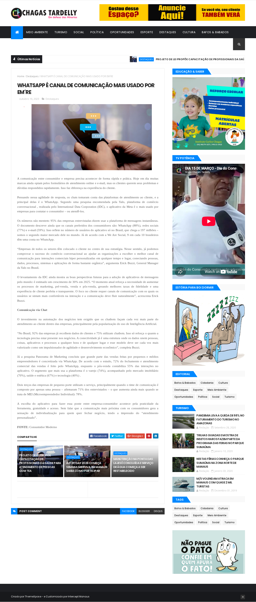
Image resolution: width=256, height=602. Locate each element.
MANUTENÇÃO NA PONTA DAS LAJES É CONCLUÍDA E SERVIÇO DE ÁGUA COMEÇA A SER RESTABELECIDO (133, 465)
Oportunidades (122, 32)
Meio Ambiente (37, 32)
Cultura (189, 32)
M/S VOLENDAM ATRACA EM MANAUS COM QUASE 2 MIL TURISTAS (214, 482)
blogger (144, 511)
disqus (158, 511)
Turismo (60, 32)
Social (79, 32)
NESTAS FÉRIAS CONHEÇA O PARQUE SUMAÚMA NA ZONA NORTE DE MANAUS (220, 463)
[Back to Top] (243, 597)
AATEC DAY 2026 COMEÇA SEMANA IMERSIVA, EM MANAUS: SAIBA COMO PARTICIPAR (87, 467)
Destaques (167, 32)
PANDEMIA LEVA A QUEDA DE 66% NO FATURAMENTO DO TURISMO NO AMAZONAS (220, 419)
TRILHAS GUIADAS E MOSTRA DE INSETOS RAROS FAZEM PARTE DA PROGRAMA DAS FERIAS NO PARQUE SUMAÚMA (220, 441)
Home (20, 76)
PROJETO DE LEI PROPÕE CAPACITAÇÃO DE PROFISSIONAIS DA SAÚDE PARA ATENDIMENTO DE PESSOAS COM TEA (40, 463)
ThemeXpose (33, 596)
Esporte (147, 32)
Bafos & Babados (215, 32)
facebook (128, 511)
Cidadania (22, 44)
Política (97, 32)
